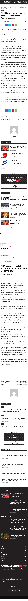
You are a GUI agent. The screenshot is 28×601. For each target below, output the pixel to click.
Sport (5, 7)
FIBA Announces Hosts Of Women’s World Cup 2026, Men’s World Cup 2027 (7, 119)
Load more (13, 227)
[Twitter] (9, 25)
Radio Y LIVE (21, 3)
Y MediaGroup (26, 3)
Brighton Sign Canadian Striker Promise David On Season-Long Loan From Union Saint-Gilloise (18, 162)
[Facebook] (6, 25)
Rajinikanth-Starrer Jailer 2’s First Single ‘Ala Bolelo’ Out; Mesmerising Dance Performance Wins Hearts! (18, 214)
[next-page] (4, 168)
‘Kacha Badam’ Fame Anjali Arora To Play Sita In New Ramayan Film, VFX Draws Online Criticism (18, 535)
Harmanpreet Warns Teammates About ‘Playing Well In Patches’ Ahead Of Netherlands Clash (18, 147)
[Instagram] (12, 590)
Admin (5, 21)
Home (2, 7)
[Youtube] (19, 590)
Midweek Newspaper (23, 3)
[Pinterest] (13, 25)
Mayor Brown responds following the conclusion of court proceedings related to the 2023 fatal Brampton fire (18, 198)
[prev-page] (2, 168)
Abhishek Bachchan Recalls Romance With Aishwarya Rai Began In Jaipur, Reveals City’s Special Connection (18, 528)
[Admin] (2, 21)
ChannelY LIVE (18, 3)
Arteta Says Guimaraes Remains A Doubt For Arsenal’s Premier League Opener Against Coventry (18, 155)
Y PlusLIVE (15, 3)
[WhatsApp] (16, 25)
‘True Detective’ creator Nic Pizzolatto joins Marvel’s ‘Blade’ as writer (21, 119)
